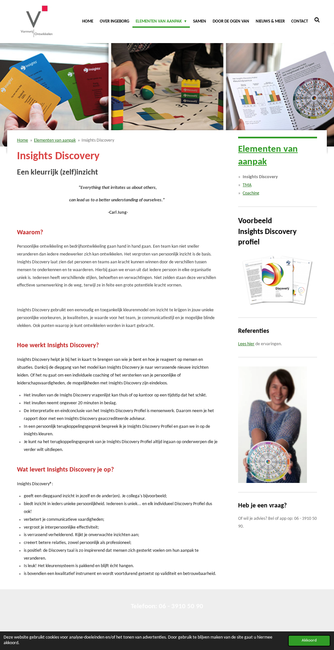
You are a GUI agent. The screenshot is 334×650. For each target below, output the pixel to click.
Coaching (251, 193)
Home (22, 140)
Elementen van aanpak (55, 140)
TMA (247, 185)
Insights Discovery (98, 140)
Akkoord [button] (309, 640)
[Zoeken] (317, 20)
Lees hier (246, 344)
